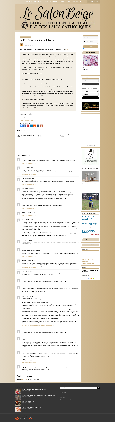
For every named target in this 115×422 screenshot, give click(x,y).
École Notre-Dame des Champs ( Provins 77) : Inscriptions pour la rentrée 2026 (90, 218)
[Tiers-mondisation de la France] (18, 405)
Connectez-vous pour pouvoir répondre (29, 163)
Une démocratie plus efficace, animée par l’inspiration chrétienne (34, 389)
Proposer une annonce (90, 239)
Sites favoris (86, 261)
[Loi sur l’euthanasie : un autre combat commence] (18, 411)
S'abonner (62, 397)
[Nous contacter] (89, 278)
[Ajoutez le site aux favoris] (90, 278)
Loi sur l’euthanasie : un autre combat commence (31, 407)
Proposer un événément (91, 244)
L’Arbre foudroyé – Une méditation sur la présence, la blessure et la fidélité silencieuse (38, 395)
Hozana (93, 145)
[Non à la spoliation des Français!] (90, 65)
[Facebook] (24, 126)
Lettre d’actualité (53, 1)
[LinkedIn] (31, 126)
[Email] (41, 126)
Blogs (30, 1)
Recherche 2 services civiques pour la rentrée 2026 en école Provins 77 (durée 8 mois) (89, 225)
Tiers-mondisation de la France (28, 401)
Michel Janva (27, 43)
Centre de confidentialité (88, 263)
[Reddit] (34, 126)
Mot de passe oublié (94, 43)
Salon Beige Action (38, 1)
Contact (46, 1)
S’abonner (85, 255)
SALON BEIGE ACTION (90, 52)
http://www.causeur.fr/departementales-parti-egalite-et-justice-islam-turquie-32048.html (38, 325)
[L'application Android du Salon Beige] (93, 278)
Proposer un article (71, 1)
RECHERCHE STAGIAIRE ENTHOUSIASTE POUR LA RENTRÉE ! (88, 231)
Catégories (85, 257)
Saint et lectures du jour (88, 259)
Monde (66, 49)
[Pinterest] (28, 126)
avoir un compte (24, 379)
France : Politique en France (25, 37)
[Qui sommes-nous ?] (88, 278)
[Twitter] (21, 126)
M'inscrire (96, 48)
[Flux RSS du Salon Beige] (91, 278)
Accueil (26, 1)
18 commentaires (26, 45)
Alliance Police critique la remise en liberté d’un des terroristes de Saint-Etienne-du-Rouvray (26, 135)
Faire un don (86, 254)
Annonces (62, 1)
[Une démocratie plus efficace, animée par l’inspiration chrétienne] (18, 393)
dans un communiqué (59, 112)
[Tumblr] (38, 126)
